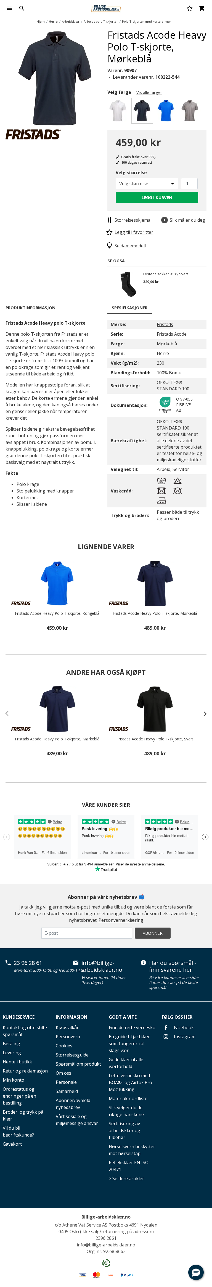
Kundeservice (19, 1017)
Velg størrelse (131, 173)
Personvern (68, 1037)
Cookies (64, 1046)
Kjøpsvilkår (67, 1027)
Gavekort (12, 1144)
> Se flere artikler (126, 1178)
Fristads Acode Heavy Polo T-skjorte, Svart (154, 739)
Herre (53, 21)
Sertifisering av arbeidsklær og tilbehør (124, 1130)
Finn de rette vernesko (132, 1027)
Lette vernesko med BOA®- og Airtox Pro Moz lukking (130, 1082)
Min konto (13, 1080)
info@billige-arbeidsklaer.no (101, 966)
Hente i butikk (17, 1062)
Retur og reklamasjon (25, 1071)
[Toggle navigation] (10, 8)
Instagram (184, 1037)
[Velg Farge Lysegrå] (190, 112)
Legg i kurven (157, 197)
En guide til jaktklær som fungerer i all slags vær (129, 1043)
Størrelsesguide (72, 1055)
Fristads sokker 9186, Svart (165, 274)
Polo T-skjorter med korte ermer (146, 21)
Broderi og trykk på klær (23, 1115)
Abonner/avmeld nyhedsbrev (73, 1103)
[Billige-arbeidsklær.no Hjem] (106, 8)
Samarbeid (67, 1091)
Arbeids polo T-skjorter (101, 21)
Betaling (11, 1043)
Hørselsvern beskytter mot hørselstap (132, 1149)
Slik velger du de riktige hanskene (126, 1111)
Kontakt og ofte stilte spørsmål (25, 1030)
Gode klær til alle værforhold (126, 1062)
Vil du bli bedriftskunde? (18, 1131)
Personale (66, 1082)
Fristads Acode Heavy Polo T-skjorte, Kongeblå (57, 613)
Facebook (183, 1027)
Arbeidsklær (71, 21)
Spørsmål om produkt (78, 1064)
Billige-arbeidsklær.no (106, 1217)
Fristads (165, 324)
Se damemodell (130, 246)
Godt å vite (123, 1017)
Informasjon (72, 1017)
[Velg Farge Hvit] (118, 112)
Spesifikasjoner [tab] (129, 307)
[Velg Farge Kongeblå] (166, 112)
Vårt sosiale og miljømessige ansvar (77, 1119)
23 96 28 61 (28, 962)
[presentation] (202, 713)
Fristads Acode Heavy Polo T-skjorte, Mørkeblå (155, 613)
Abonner (153, 933)
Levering (12, 1053)
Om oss (63, 1073)
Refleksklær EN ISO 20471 (129, 1165)
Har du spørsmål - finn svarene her (172, 966)
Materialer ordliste (128, 1098)
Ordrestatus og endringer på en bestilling (19, 1096)
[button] (196, 1272)
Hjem (41, 21)
